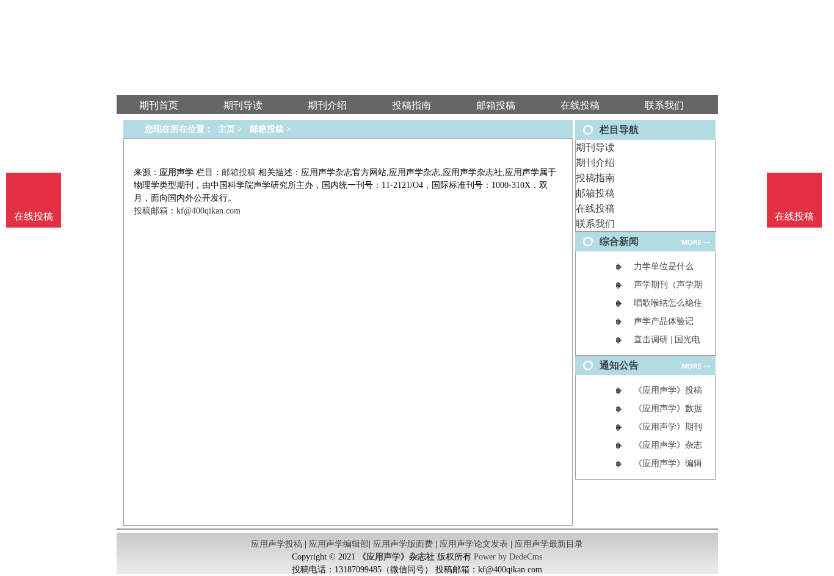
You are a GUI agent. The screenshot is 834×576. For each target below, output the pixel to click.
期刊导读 (595, 147)
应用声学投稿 (276, 544)
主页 (226, 129)
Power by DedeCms (508, 556)
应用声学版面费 (403, 544)
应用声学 (176, 172)
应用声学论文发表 (474, 544)
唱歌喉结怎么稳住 (668, 303)
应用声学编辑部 (339, 544)
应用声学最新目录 (549, 544)
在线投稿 (595, 208)
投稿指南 (595, 178)
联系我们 (595, 223)
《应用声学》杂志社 (396, 556)
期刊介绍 (595, 162)
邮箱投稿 (595, 193)
